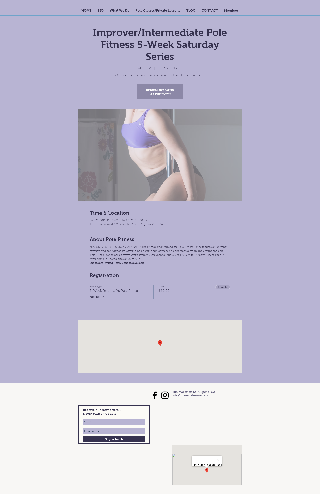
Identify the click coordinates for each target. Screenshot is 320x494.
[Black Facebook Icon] (155, 395)
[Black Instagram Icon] (165, 395)
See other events (160, 93)
